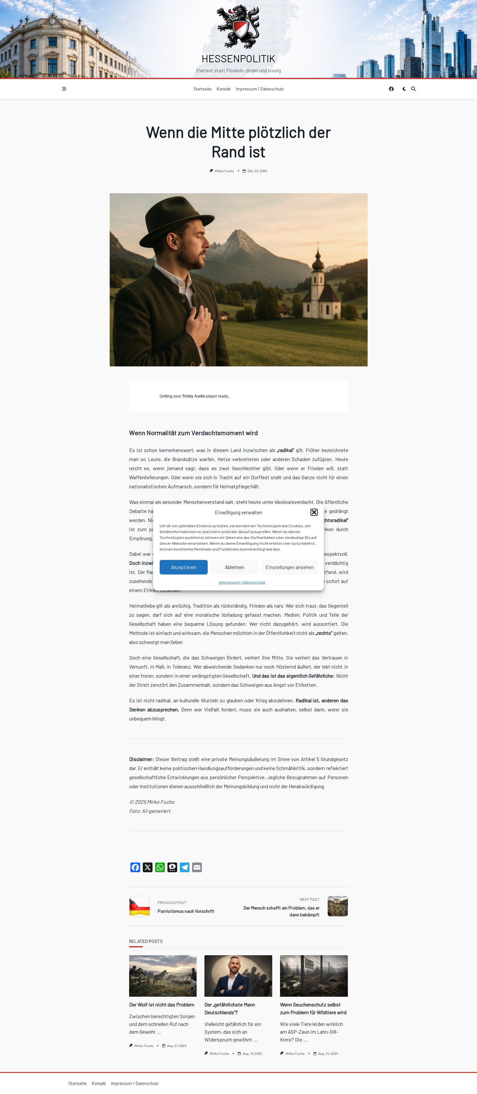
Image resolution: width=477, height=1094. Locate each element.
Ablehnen (234, 567)
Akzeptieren (183, 567)
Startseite (202, 88)
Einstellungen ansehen (289, 567)
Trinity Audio (193, 396)
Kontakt (224, 88)
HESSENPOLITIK (238, 58)
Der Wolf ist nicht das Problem (161, 1004)
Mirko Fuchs (224, 171)
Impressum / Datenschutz (242, 581)
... (159, 1032)
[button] (314, 512)
